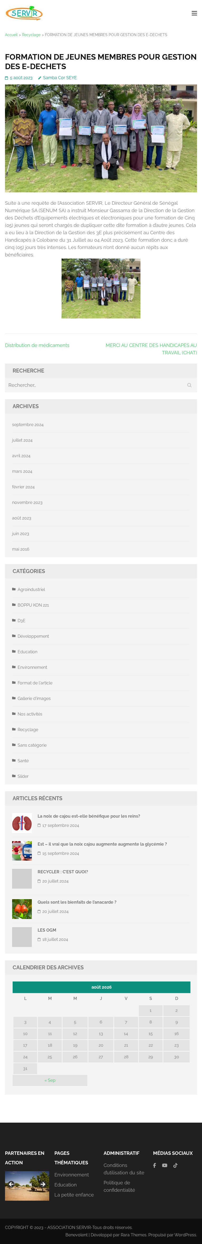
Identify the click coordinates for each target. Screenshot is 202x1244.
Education (27, 651)
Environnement (32, 667)
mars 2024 (22, 471)
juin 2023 (20, 533)
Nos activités (30, 714)
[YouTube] (164, 1165)
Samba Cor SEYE (60, 77)
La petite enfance (74, 1195)
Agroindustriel (31, 589)
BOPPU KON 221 (33, 605)
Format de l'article (35, 682)
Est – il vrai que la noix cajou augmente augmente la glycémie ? (102, 844)
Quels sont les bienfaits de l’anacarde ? (77, 902)
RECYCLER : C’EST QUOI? (63, 871)
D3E (22, 620)
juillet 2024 (22, 440)
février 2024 (23, 486)
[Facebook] (154, 1165)
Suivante (43, 1185)
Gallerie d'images (34, 698)
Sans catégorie (32, 745)
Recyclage (28, 729)
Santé (23, 760)
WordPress (185, 1234)
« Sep (49, 1080)
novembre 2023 (27, 502)
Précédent (12, 1185)
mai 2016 (20, 549)
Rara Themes (134, 1234)
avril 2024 (21, 455)
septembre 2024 (28, 424)
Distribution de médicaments (37, 345)
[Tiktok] (175, 1165)
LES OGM (47, 930)
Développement (33, 636)
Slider (23, 776)
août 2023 (21, 518)
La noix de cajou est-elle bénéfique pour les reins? (89, 816)
